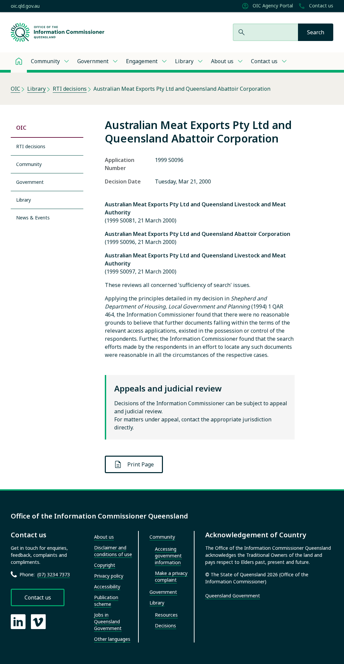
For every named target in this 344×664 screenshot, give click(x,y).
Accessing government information (168, 556)
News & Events (33, 217)
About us (222, 61)
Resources (166, 615)
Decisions (165, 625)
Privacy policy (108, 576)
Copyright (104, 565)
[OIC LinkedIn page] (18, 621)
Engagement (142, 61)
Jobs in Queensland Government (108, 621)
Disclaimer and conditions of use (113, 550)
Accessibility (107, 586)
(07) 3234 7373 (53, 574)
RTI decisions (70, 88)
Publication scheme (106, 600)
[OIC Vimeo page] (38, 621)
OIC (15, 88)
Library (184, 61)
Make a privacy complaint (171, 576)
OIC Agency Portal (272, 6)
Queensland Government (232, 595)
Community (45, 61)
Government (93, 61)
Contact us (320, 6)
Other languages (112, 639)
